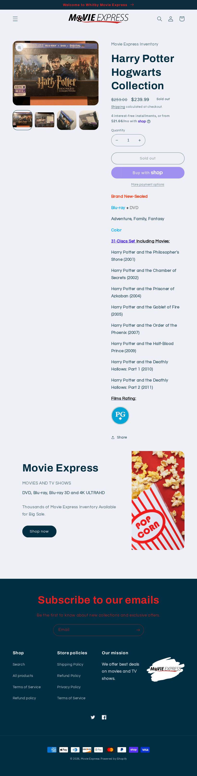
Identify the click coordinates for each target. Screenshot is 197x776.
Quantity (118, 130)
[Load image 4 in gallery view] (89, 120)
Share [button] (122, 437)
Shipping (118, 106)
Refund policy (24, 698)
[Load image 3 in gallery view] (67, 120)
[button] (15, 18)
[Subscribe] (138, 630)
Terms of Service (27, 687)
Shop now (39, 531)
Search (19, 664)
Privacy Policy (69, 687)
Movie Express (90, 758)
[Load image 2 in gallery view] (45, 120)
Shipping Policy (70, 664)
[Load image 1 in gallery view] (22, 120)
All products (23, 676)
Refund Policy (68, 676)
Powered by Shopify (114, 758)
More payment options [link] (147, 184)
